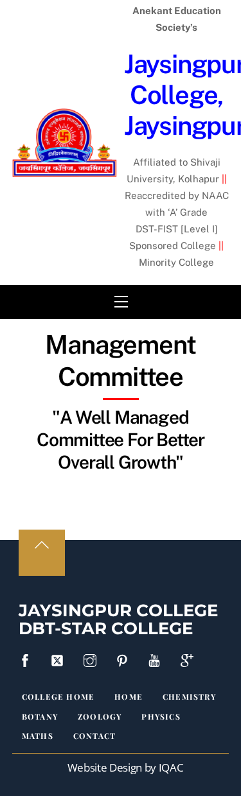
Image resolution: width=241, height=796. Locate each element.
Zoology (99, 716)
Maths (37, 736)
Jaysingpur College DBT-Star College (118, 619)
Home (128, 696)
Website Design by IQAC (125, 767)
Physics (160, 716)
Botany (40, 716)
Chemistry (189, 696)
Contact (94, 736)
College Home (58, 696)
